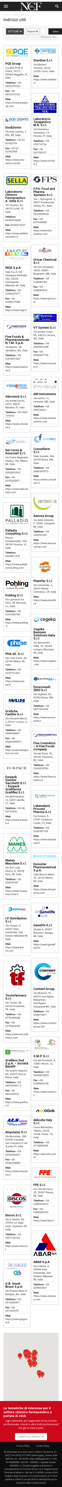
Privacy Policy (22, 1445)
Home (6, 14)
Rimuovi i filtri (49, 37)
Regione (31, 31)
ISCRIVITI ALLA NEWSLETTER (31, 1436)
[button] (5, 6)
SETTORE (13, 31)
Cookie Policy (42, 1445)
